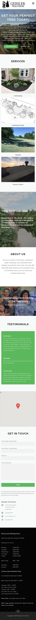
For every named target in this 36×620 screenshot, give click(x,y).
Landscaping (18, 96)
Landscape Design (18, 125)
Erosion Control (18, 184)
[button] (18, 406)
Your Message (6, 462)
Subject (4, 455)
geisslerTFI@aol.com (10, 516)
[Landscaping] (18, 80)
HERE (28, 305)
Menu (33, 3)
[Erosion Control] (18, 169)
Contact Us (25, 46)
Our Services (11, 46)
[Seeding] (18, 139)
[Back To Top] (18, 612)
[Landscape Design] (18, 110)
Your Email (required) (9, 448)
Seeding (18, 155)
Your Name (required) (9, 441)
